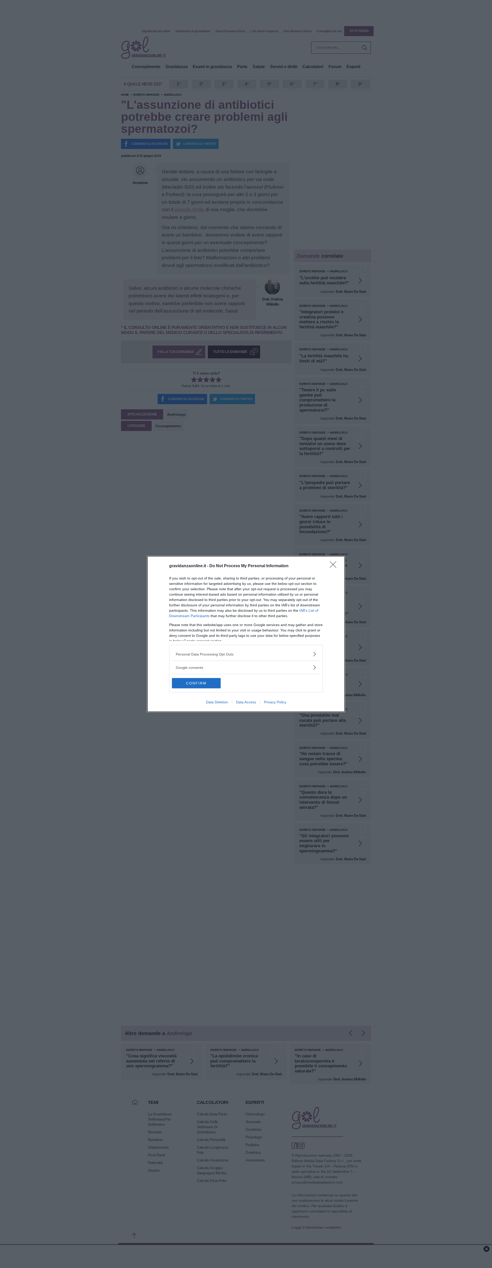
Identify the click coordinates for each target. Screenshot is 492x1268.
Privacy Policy (275, 702)
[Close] (335, 566)
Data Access (246, 702)
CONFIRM (196, 683)
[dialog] (246, 634)
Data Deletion (217, 702)
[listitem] (246, 654)
